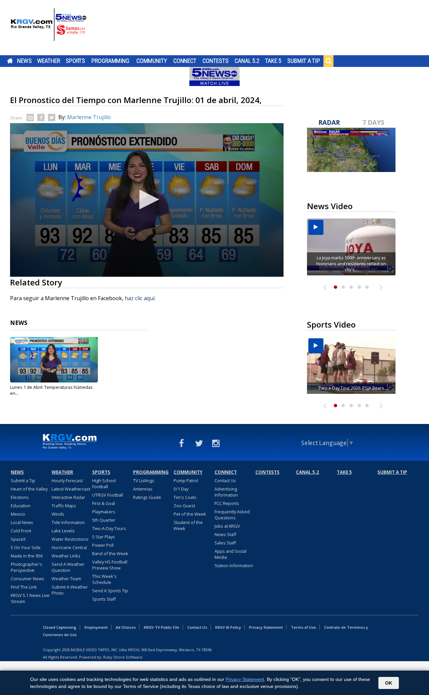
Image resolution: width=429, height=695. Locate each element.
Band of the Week (110, 553)
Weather (48, 61)
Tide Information (68, 522)
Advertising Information (226, 492)
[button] (147, 199)
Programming (110, 61)
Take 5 (273, 61)
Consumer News (27, 579)
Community (151, 61)
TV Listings (143, 480)
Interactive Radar (68, 497)
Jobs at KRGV (227, 526)
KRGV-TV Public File (161, 627)
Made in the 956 (27, 556)
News (24, 61)
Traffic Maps (64, 506)
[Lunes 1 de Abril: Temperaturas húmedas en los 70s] (54, 359)
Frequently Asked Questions (232, 515)
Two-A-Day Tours (109, 528)
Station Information (233, 565)
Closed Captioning (59, 627)
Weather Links (66, 556)
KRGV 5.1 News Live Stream (30, 598)
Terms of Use (303, 627)
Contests (215, 61)
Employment (96, 627)
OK (388, 683)
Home (10, 61)
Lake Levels (63, 531)
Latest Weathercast (71, 489)
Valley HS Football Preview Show (109, 565)
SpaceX (18, 539)
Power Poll (103, 545)
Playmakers (103, 512)
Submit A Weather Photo (70, 590)
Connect (184, 61)
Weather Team (66, 579)
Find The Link (24, 587)
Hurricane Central (69, 547)
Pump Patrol (186, 480)
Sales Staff (225, 543)
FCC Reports (226, 503)
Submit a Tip (303, 61)
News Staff (225, 534)
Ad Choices (126, 627)
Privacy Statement (266, 627)
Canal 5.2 (247, 61)
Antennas (142, 489)
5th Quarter (103, 520)
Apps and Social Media (230, 554)
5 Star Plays (103, 537)
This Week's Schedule (104, 579)
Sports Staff (104, 599)
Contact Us (225, 480)
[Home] (48, 28)
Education (20, 506)
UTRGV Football (107, 495)
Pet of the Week (190, 514)
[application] (147, 200)
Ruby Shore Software (122, 657)
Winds (58, 514)
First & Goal (103, 503)
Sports (75, 61)
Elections (20, 497)
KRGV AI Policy (228, 627)
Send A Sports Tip (110, 591)
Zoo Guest (184, 506)
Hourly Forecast (67, 480)
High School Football (104, 483)
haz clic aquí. (141, 298)
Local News (22, 522)
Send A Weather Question (68, 567)
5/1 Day (181, 489)
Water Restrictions (70, 539)
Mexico (18, 514)
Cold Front (21, 531)
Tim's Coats (185, 497)
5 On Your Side (26, 547)
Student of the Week (188, 525)
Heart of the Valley (29, 489)
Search (328, 61)
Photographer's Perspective (26, 567)
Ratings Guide (147, 497)
